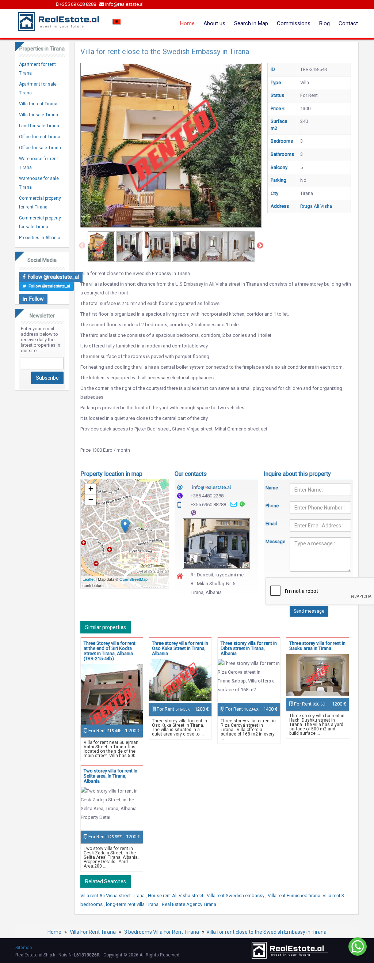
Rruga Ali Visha (316, 206)
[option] (101, 246)
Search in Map (251, 23)
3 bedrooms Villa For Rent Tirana (161, 932)
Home (187, 23)
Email (271, 523)
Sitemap (23, 947)
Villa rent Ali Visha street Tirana (113, 895)
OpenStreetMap (133, 579)
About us (214, 23)
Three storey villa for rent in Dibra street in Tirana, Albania (249, 648)
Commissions (293, 23)
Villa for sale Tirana (38, 114)
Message (272, 541)
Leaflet (89, 579)
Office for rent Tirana (39, 136)
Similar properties (105, 627)
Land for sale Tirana (39, 125)
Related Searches (105, 881)
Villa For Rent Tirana (93, 932)
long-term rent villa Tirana (133, 904)
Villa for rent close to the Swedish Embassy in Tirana (266, 932)
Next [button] (260, 245)
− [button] (90, 499)
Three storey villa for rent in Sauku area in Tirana (317, 645)
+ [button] (90, 488)
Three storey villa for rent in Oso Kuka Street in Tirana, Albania (180, 648)
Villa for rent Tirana (38, 103)
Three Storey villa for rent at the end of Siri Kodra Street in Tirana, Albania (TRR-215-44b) (110, 650)
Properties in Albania (39, 237)
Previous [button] (82, 245)
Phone (272, 505)
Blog (324, 23)
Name (272, 487)
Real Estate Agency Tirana (189, 904)
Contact (348, 23)
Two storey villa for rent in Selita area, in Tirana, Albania (110, 776)
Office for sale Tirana (40, 147)
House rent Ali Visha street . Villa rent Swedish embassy (207, 895)
